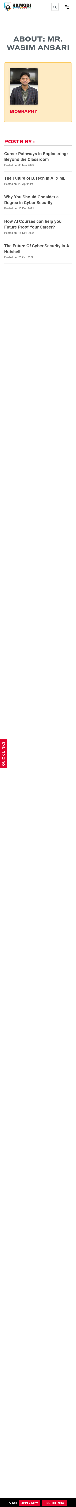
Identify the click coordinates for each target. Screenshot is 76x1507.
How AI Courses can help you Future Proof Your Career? (33, 224)
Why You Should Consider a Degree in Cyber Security (31, 200)
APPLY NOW (29, 1503)
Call (14, 1503)
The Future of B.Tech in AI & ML (34, 178)
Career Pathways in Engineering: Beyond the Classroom (36, 156)
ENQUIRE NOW (54, 1503)
